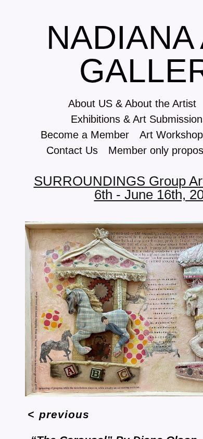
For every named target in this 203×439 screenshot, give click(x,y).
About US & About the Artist (132, 103)
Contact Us (72, 150)
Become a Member (85, 134)
